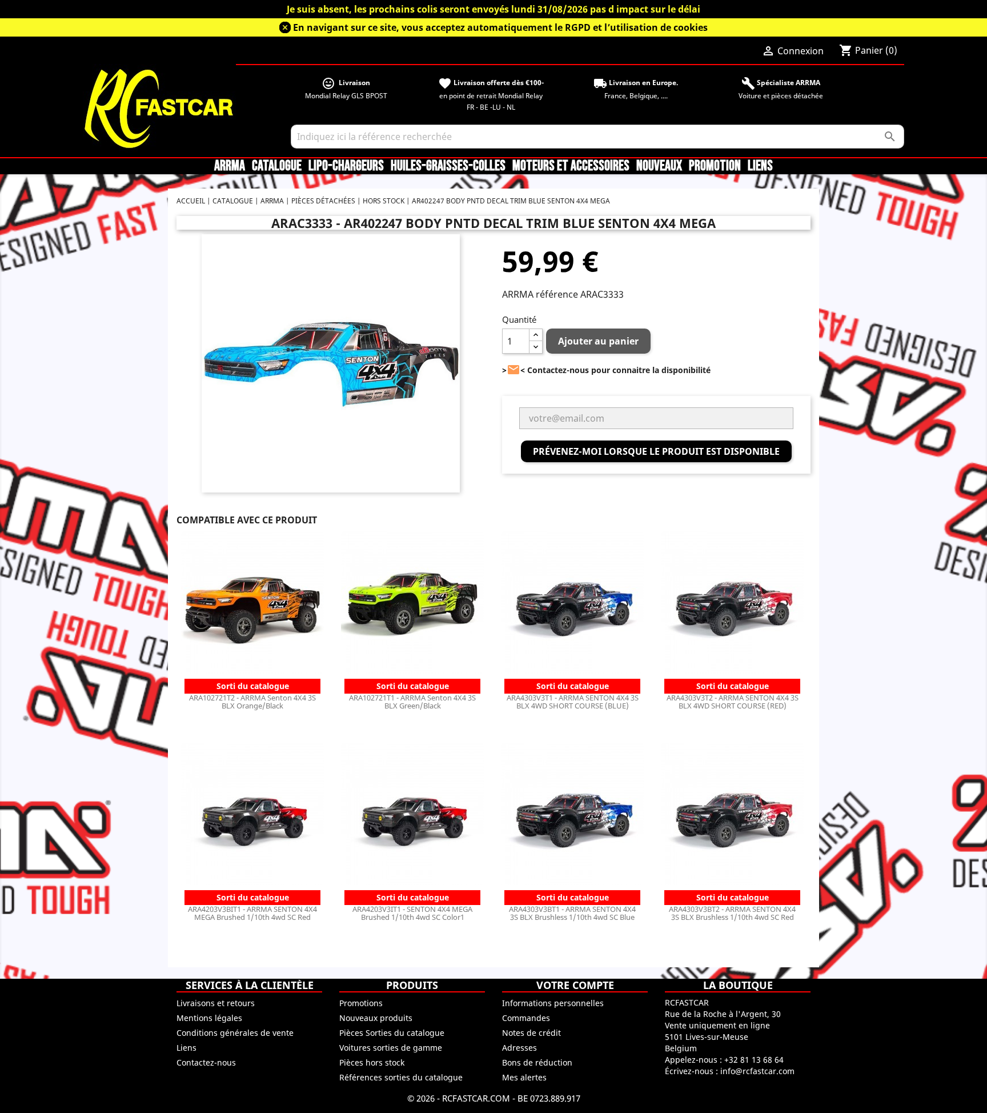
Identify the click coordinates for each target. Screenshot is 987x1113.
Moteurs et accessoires (570, 166)
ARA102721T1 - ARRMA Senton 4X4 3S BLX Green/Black (412, 702)
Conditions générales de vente (235, 1032)
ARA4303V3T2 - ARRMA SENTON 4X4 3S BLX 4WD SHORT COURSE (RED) (733, 702)
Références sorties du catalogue (401, 1077)
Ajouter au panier (598, 341)
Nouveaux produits (375, 1017)
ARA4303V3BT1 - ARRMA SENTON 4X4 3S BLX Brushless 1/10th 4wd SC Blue (572, 913)
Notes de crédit (531, 1032)
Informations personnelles (553, 1003)
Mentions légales (209, 1017)
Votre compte (575, 985)
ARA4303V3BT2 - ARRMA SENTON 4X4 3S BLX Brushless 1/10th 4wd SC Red (732, 913)
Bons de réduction (537, 1062)
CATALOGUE (277, 166)
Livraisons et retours (215, 1003)
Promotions (361, 1003)
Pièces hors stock (371, 1062)
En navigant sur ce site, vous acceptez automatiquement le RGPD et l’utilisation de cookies (500, 27)
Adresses (519, 1047)
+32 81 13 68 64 (754, 1059)
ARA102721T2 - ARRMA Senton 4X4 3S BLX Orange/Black (252, 702)
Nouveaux (659, 166)
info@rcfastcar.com (757, 1071)
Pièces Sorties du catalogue (391, 1032)
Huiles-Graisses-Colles (448, 166)
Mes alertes (524, 1077)
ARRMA (229, 166)
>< (513, 370)
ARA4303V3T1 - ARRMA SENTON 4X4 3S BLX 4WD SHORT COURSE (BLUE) (573, 702)
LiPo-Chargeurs (346, 166)
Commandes (526, 1017)
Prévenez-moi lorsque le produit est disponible (656, 451)
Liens (760, 166)
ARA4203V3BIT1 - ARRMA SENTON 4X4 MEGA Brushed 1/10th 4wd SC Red (252, 913)
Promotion (715, 166)
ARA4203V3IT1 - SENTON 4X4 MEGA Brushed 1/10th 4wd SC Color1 (412, 913)
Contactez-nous (206, 1062)
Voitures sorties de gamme (390, 1047)
